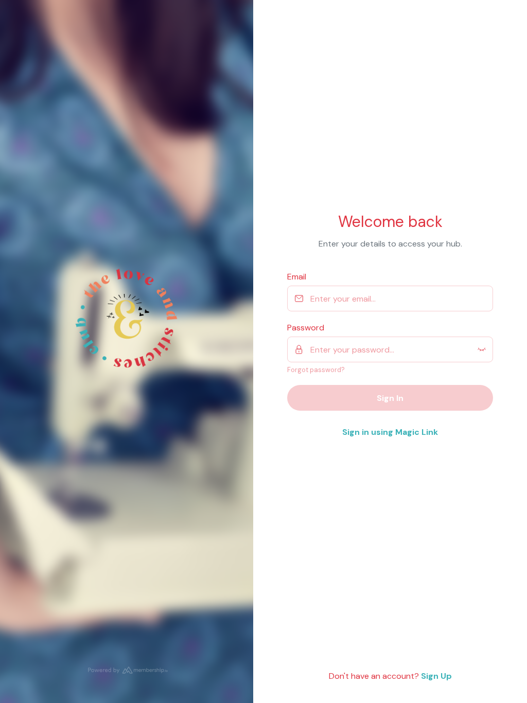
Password (305, 327)
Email (296, 276)
